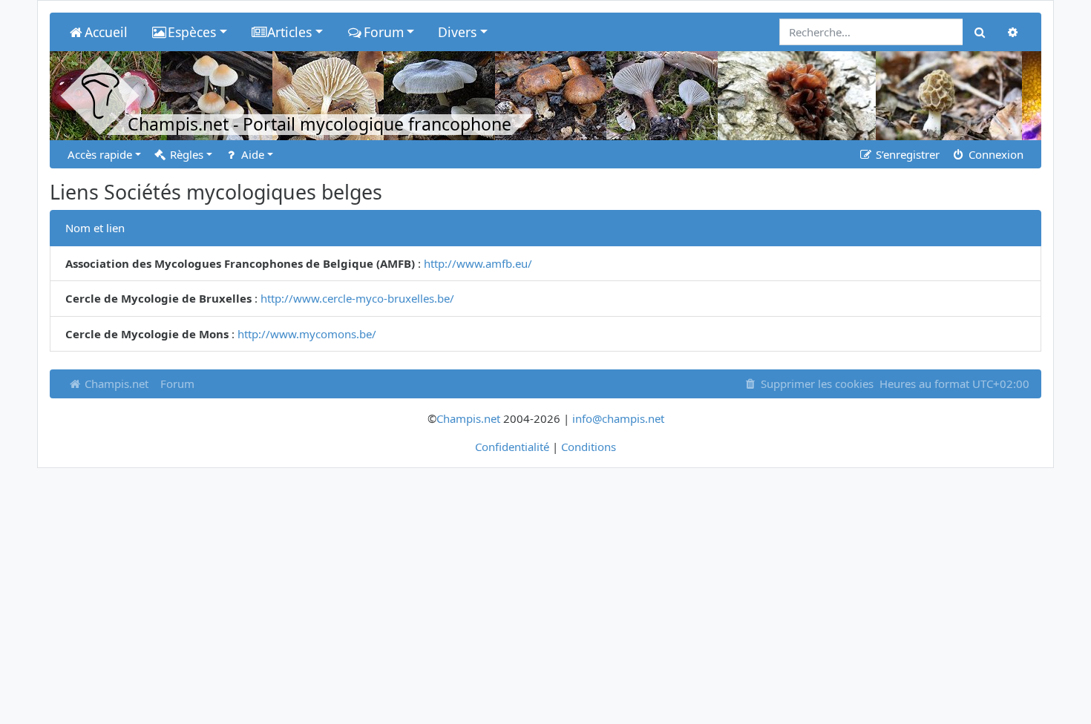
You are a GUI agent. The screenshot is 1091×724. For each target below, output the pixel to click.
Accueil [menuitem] (106, 32)
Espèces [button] (192, 32)
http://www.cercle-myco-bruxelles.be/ (357, 298)
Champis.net (115, 383)
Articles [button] (289, 32)
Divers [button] (457, 32)
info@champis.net (618, 418)
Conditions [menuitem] (588, 446)
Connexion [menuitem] (994, 154)
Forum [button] (384, 32)
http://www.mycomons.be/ (306, 333)
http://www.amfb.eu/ (478, 263)
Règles (185, 154)
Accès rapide (100, 154)
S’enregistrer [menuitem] (906, 154)
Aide (251, 154)
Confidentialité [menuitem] (512, 446)
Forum (177, 383)
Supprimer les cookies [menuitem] (816, 383)
